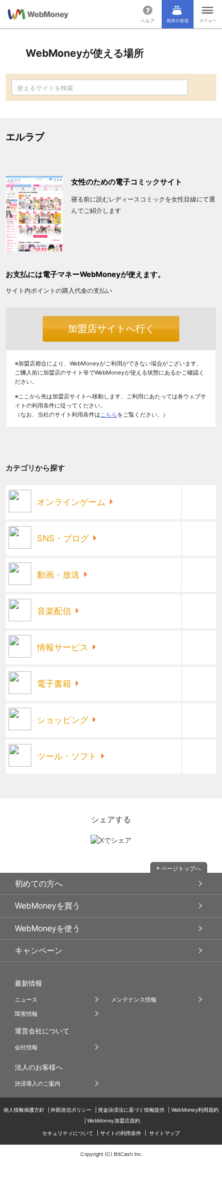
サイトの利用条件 (120, 1133)
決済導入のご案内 (37, 1083)
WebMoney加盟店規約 (113, 1120)
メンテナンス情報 (134, 999)
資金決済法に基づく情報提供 (131, 1110)
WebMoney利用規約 (195, 1110)
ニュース (26, 999)
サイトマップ (164, 1133)
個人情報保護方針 (23, 1110)
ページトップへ (181, 868)
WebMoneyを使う (47, 928)
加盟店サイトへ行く (111, 328)
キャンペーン (39, 950)
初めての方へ (39, 883)
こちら (108, 414)
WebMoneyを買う (47, 905)
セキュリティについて (67, 1133)
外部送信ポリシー (71, 1110)
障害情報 (26, 1013)
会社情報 (26, 1047)
